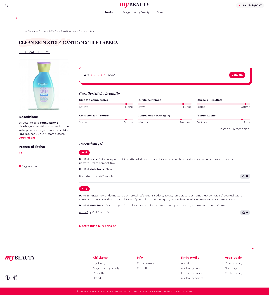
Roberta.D (85, 176)
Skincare (32, 31)
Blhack (189, 291)
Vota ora (237, 74)
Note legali (232, 268)
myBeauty (99, 263)
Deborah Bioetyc (34, 52)
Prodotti (110, 12)
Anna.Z (83, 212)
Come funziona (147, 263)
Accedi (185, 263)
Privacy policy (234, 263)
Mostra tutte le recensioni (98, 226)
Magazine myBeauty (136, 12)
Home (22, 31)
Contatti (142, 268)
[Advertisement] (44, 192)
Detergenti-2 (46, 31)
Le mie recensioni (192, 273)
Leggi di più (27, 137)
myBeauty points (192, 278)
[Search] (6, 5)
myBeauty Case (191, 268)
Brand (161, 12)
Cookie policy (234, 273)
